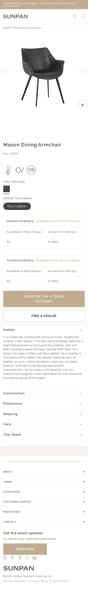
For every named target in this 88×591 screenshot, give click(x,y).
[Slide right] (83, 70)
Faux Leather (17, 206)
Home (6, 28)
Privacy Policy (39, 581)
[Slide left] (5, 70)
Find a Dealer (44, 316)
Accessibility (60, 581)
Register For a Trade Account (44, 299)
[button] (75, 16)
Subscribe (25, 549)
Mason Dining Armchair (27, 28)
